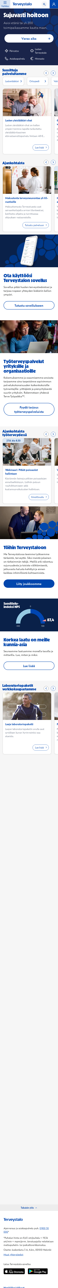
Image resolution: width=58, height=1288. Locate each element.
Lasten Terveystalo (41, 51)
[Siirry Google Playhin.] (38, 1271)
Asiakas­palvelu (17, 58)
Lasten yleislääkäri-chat (18, 120)
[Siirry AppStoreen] (14, 1271)
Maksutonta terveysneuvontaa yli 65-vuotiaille (26, 199)
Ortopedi (34, 81)
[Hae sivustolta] (44, 4)
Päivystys (14, 50)
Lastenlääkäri (12, 81)
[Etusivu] (22, 4)
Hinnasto (39, 58)
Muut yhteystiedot (13, 1254)
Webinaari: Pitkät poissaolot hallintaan (21, 471)
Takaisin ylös (27, 1207)
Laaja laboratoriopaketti (19, 724)
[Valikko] (54, 4)
